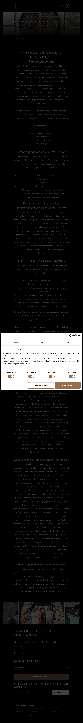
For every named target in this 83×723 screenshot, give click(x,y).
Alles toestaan (67, 385)
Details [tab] (41, 342)
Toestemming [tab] (14, 342)
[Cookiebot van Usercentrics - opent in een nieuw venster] (71, 336)
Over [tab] (68, 342)
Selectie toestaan (41, 385)
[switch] (31, 376)
